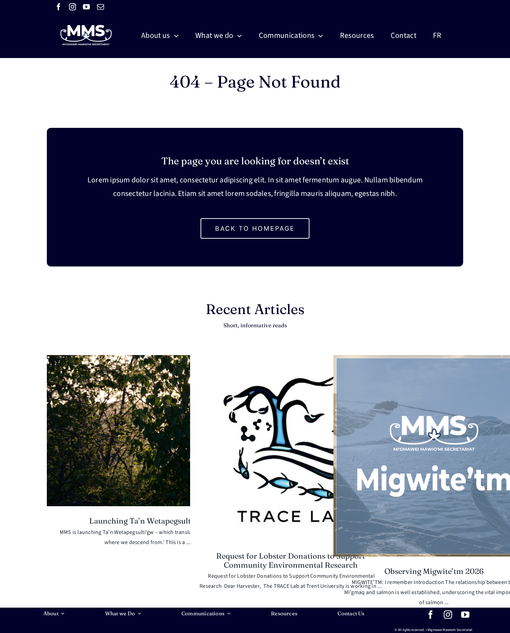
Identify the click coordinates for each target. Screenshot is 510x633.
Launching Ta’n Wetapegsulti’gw (147, 521)
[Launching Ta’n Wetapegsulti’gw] (147, 431)
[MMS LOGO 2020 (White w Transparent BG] (86, 16)
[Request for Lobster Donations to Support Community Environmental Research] (290, 448)
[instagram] (72, 6)
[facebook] (58, 6)
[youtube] (86, 6)
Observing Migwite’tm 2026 (434, 571)
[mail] (100, 6)
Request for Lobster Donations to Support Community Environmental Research (290, 560)
